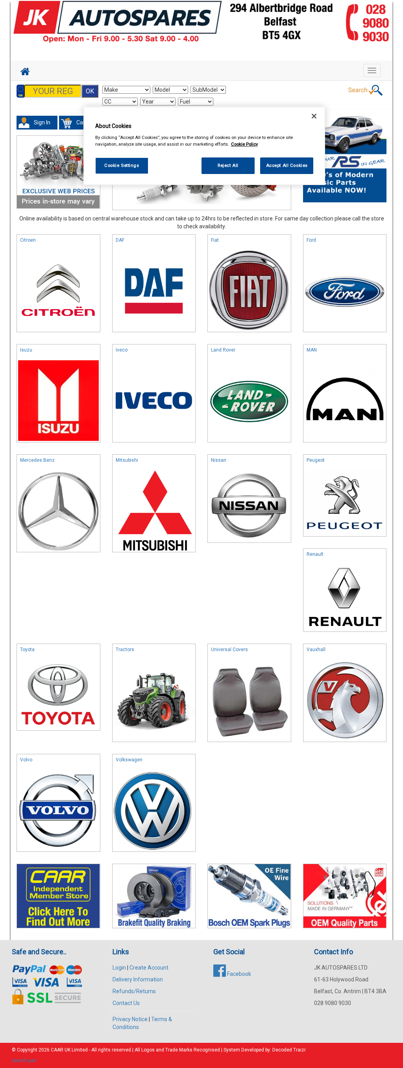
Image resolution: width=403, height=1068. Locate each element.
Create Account (148, 967)
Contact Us (126, 1003)
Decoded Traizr (289, 1050)
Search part (24, 1060)
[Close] (314, 116)
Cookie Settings (121, 165)
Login (119, 967)
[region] (204, 146)
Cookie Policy (244, 144)
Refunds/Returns (134, 991)
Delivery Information (138, 979)
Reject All (228, 165)
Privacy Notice (130, 1019)
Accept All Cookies (287, 165)
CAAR (57, 1050)
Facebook (238, 974)
